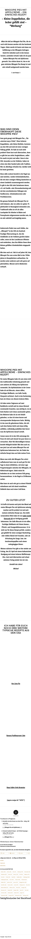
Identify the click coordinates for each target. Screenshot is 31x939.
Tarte (26, 890)
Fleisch (8, 877)
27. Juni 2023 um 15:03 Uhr (7, 834)
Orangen (23, 887)
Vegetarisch (4, 895)
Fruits (12, 879)
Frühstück (24, 879)
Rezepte (16, 890)
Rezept (10, 890)
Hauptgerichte (22, 882)
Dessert (15, 874)
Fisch (2, 877)
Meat (28, 884)
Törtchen (10, 892)
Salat (21, 890)
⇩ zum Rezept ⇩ (16, 73)
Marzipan (22, 884)
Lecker (16, 884)
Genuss (15, 882)
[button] (4, 853)
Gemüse (9, 882)
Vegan (22, 892)
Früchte (17, 879)
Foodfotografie (4, 879)
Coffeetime (4, 874)
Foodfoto (19, 877)
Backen (3, 871)
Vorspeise (11, 895)
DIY (21, 874)
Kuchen (10, 884)
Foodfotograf (26, 877)
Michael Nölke (4, 887)
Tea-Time (3, 892)
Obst (18, 887)
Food (13, 877)
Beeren (9, 871)
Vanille (16, 892)
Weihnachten (18, 895)
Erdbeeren (26, 874)
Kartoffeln (3, 884)
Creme (10, 874)
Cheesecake (27, 871)
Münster (12, 887)
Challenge (20, 871)
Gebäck (3, 882)
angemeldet (8, 850)
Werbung (25, 895)
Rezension (3, 890)
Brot (14, 871)
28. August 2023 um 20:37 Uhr (8, 824)
